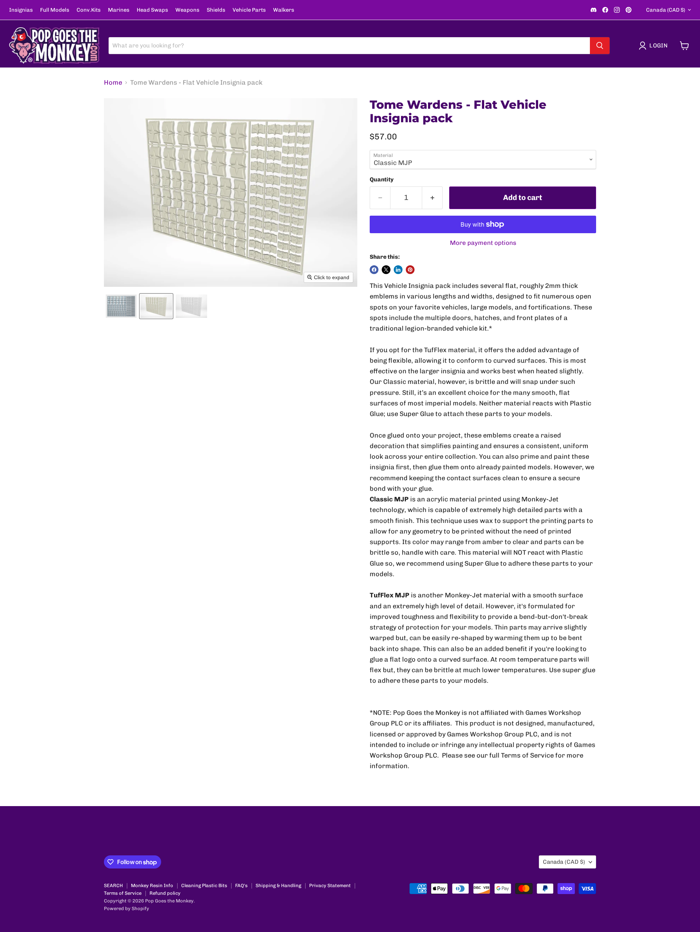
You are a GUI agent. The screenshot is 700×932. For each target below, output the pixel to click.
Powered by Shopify (126, 908)
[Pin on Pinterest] (410, 269)
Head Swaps (152, 10)
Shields (216, 10)
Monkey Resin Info (152, 885)
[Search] (600, 45)
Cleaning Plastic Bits (204, 885)
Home (113, 82)
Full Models (54, 10)
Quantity (382, 179)
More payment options (483, 242)
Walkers (283, 10)
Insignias (21, 10)
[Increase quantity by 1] (432, 197)
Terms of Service (122, 893)
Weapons (187, 10)
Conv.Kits (89, 10)
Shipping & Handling (278, 885)
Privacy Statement (330, 885)
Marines (118, 10)
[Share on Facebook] (374, 269)
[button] (655, 45)
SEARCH (113, 885)
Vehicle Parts (249, 10)
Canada (665, 10)
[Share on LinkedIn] (398, 269)
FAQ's (241, 885)
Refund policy (164, 893)
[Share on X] (386, 269)
